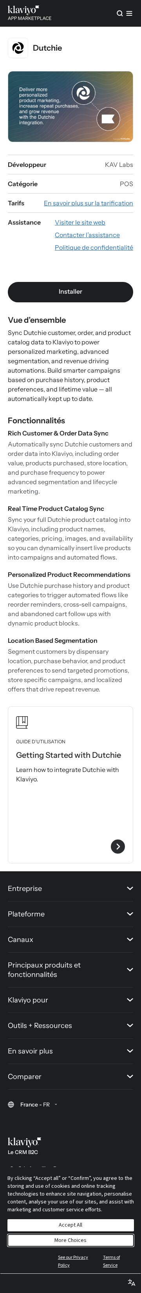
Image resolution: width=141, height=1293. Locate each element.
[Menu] (129, 13)
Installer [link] (70, 291)
